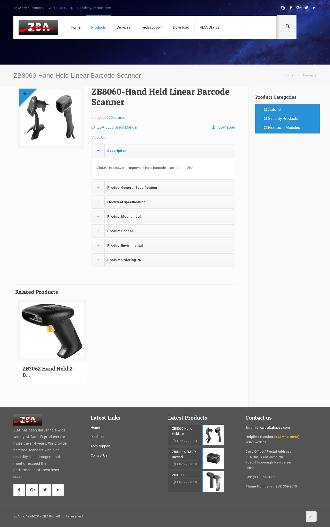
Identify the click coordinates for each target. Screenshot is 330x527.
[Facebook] (290, 7)
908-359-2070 (63, 8)
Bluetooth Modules (283, 127)
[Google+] (298, 7)
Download (225, 127)
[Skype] (283, 7)
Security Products (282, 118)
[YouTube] (314, 7)
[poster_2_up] (50, 118)
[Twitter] (306, 7)
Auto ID (274, 109)
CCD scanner (116, 118)
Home (288, 75)
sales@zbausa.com (96, 8)
